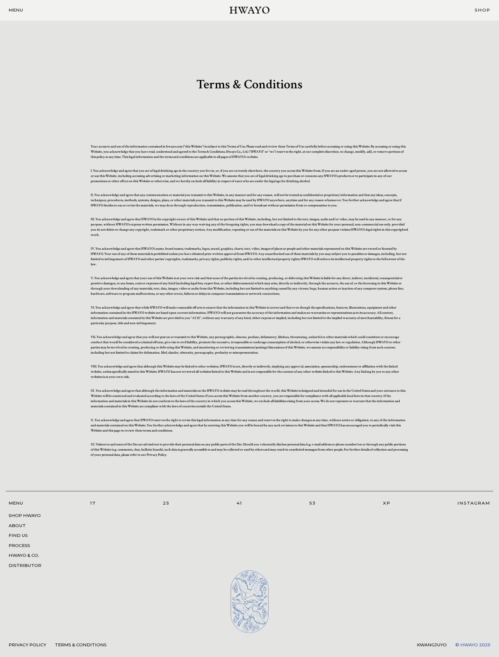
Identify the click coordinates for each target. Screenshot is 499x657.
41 (239, 503)
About (17, 525)
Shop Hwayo (25, 515)
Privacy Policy (27, 644)
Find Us (18, 535)
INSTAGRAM (473, 503)
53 (312, 503)
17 (93, 503)
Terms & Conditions (81, 644)
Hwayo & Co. (24, 555)
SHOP (482, 10)
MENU (16, 10)
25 (166, 503)
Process (19, 545)
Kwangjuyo (432, 644)
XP (386, 503)
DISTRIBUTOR (25, 565)
